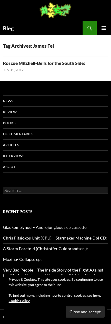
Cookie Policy (19, 301)
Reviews (10, 112)
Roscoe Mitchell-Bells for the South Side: (44, 63)
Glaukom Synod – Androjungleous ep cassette (44, 227)
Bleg (8, 28)
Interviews (13, 156)
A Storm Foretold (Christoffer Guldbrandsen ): (45, 248)
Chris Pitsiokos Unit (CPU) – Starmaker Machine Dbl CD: (55, 237)
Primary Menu (104, 28)
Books (9, 123)
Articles (11, 145)
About (9, 167)
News (8, 101)
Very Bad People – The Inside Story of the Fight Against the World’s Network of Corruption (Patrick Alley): (53, 272)
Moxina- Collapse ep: (22, 259)
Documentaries (18, 134)
